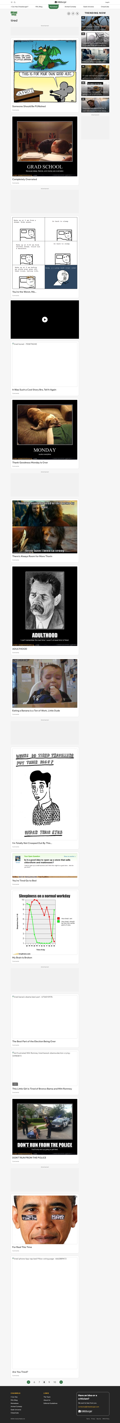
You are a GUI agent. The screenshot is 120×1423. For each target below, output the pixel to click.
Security (99, 1418)
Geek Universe (16, 1410)
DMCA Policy (105, 1418)
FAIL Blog (14, 1400)
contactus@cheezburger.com (88, 1407)
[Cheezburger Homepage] (60, 2)
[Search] (15, 2)
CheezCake (15, 1413)
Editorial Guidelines (50, 1403)
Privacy (93, 1418)
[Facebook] (73, 13)
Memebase (14, 1403)
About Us (47, 1400)
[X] (77, 13)
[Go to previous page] (28, 1382)
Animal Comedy (16, 1406)
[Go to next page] (61, 1382)
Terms (88, 1418)
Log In (107, 2)
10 (54, 1382)
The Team (47, 1397)
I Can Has (14, 1397)
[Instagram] (68, 13)
